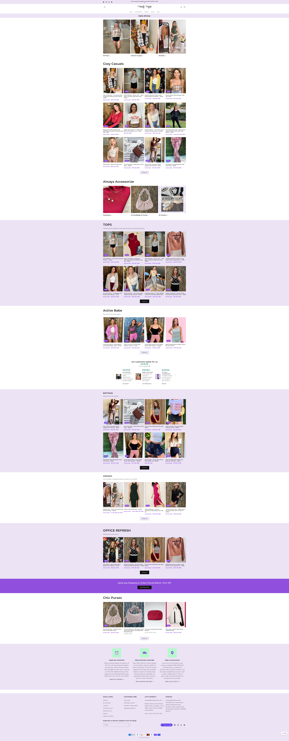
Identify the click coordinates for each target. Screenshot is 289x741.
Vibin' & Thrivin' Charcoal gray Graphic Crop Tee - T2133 (132, 345)
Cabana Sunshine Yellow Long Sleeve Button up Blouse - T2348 (154, 96)
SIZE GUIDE (127, 700)
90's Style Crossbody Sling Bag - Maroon (154, 630)
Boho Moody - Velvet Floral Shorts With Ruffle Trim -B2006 (154, 460)
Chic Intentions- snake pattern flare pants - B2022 (134, 165)
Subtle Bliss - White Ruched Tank (112, 164)
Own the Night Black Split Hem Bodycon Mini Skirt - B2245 (174, 460)
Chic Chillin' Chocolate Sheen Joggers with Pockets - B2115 (153, 165)
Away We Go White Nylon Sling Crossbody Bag (174, 630)
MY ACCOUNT (107, 703)
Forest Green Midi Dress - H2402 (133, 509)
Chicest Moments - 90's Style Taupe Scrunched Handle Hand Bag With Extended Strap (134, 630)
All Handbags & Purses (139, 215)
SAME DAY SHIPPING (116, 679)
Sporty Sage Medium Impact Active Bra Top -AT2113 (175, 345)
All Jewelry (163, 215)
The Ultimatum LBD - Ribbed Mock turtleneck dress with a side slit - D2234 (175, 510)
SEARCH (105, 700)
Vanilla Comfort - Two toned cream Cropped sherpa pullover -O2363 (154, 130)
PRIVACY (105, 713)
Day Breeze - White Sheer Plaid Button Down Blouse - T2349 (111, 565)
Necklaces (106, 215)
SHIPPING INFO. (144, 587)
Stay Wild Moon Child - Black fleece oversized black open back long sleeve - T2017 (175, 131)
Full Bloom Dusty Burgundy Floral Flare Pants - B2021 (175, 165)
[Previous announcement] (128, 2)
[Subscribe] (128, 725)
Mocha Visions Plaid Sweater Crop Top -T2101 (175, 96)
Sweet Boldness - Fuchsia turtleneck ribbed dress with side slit (154, 510)
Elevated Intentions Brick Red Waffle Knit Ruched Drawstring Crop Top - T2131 (113, 131)
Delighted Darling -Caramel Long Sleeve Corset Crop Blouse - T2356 (175, 259)
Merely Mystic (146, 737)
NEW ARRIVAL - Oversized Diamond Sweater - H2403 (113, 259)
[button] (104, 7)
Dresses (161, 55)
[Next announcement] (160, 2)
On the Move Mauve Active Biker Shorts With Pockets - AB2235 (154, 345)
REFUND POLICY (107, 711)
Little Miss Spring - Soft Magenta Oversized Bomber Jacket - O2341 (112, 345)
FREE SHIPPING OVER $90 (144, 681)
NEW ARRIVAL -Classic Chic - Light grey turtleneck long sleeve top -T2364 (133, 96)
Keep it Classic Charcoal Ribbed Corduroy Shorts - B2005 (174, 427)
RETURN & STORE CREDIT (131, 705)
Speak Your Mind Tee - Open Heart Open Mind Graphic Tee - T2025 (133, 130)
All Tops (106, 55)
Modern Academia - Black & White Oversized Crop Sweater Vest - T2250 (176, 294)
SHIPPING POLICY (108, 708)
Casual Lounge (136, 55)
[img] (144, 364)
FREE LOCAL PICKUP (171, 681)
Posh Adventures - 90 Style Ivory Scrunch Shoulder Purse (112, 630)
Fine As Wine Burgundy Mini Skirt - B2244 (154, 427)
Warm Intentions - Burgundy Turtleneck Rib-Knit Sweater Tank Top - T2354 (133, 260)
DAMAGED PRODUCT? (130, 708)
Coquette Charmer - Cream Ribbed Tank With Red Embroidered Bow (154, 294)
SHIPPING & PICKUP (129, 703)
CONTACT (106, 705)
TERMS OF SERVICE (108, 716)
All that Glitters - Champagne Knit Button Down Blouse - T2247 (112, 294)
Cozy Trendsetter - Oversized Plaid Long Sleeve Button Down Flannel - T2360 (113, 96)
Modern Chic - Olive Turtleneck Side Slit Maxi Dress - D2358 (113, 510)
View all (144, 172)
